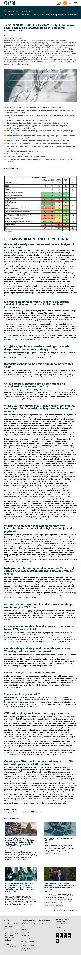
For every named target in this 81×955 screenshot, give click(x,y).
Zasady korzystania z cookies (28, 949)
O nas (6, 920)
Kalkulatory (25, 932)
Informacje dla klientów (28, 946)
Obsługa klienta (28, 920)
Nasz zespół (8, 926)
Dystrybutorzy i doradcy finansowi (10, 945)
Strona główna (9, 11)
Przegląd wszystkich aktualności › (65, 910)
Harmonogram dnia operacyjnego (27, 942)
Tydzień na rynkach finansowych (53, 905)
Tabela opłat (25, 935)
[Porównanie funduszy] (58, 3)
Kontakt (6, 929)
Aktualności (20, 11)
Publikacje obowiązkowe (8, 941)
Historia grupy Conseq (11, 923)
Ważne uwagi (25, 938)
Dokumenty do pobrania (26, 929)
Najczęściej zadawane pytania (28, 924)
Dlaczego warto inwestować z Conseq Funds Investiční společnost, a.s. (11, 934)
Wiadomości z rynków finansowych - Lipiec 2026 (59, 839)
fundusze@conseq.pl (62, 930)
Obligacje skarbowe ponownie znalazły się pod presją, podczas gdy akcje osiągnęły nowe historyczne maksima (59, 886)
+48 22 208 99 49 (61, 927)
